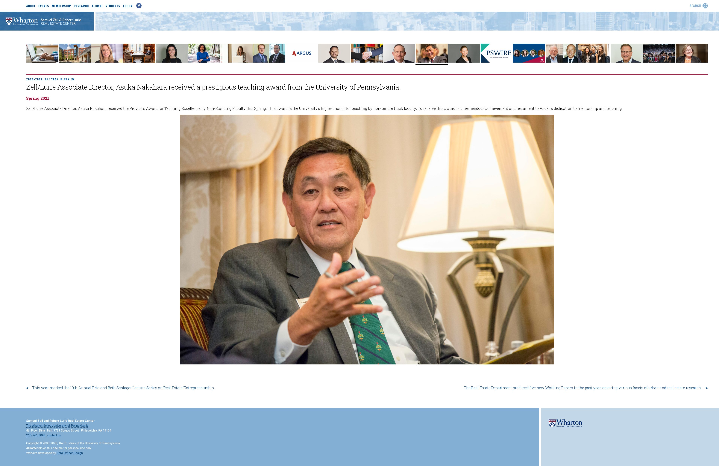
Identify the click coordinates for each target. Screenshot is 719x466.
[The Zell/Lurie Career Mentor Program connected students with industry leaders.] (139, 61)
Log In (127, 5)
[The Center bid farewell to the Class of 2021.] (659, 61)
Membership (61, 6)
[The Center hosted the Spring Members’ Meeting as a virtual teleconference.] (562, 61)
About (31, 6)
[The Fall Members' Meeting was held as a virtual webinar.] (237, 61)
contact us (54, 435)
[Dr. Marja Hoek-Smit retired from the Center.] (692, 61)
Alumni (97, 6)
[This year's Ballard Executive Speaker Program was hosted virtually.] (172, 61)
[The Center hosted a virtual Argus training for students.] (302, 61)
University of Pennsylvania (71, 425)
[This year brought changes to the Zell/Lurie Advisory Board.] (627, 61)
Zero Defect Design (70, 453)
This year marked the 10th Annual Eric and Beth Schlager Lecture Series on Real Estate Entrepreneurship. (123, 387)
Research (81, 6)
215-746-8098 (35, 435)
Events (43, 6)
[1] (367, 361)
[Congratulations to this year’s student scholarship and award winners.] (594, 61)
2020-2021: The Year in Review (50, 79)
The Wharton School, (39, 425)
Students (112, 6)
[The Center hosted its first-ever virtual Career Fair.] (367, 61)
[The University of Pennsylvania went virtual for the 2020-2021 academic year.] (42, 61)
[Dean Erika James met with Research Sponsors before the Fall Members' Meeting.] (204, 61)
